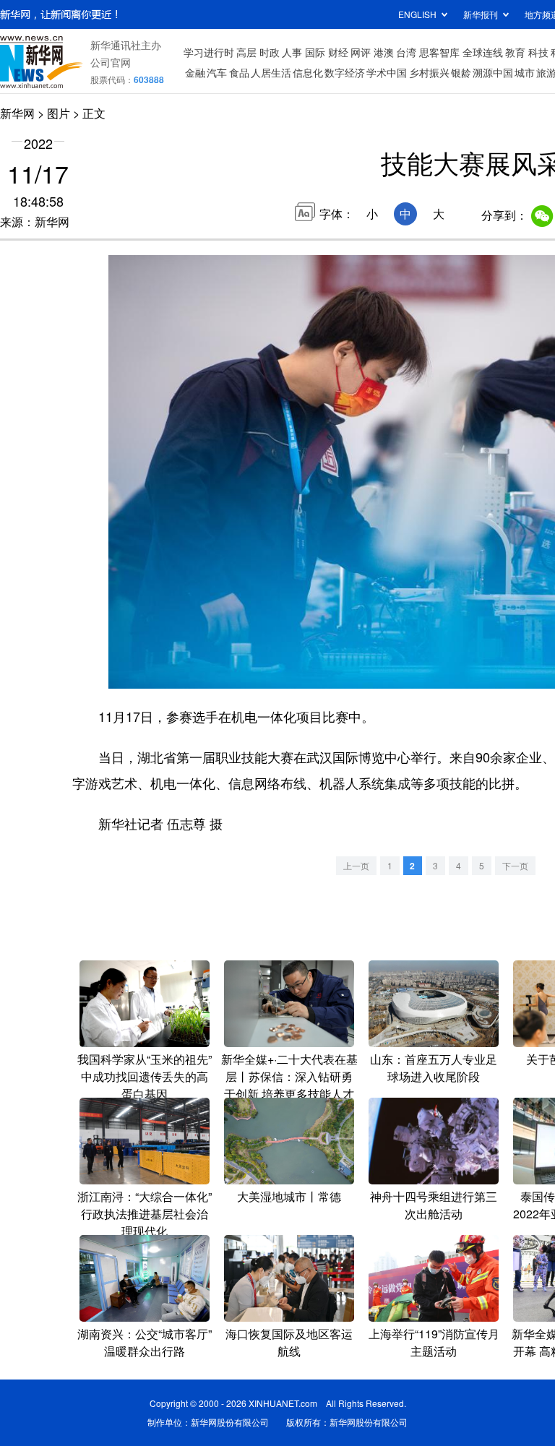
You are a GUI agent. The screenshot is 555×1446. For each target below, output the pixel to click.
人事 (292, 52)
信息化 (308, 72)
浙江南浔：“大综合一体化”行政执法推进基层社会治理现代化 (144, 1213)
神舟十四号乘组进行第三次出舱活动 (433, 1205)
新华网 (17, 113)
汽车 (217, 72)
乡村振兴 (429, 72)
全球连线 (482, 52)
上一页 (356, 865)
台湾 (406, 52)
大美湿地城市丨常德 (289, 1196)
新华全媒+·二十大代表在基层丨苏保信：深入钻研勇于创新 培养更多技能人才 (289, 1076)
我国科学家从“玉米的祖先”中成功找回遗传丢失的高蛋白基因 (144, 1076)
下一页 (515, 865)
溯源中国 (493, 72)
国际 (315, 52)
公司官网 (110, 62)
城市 (525, 72)
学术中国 (386, 72)
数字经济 (344, 72)
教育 (515, 52)
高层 (246, 52)
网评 (360, 52)
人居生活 (271, 72)
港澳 (384, 52)
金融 (195, 72)
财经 (338, 52)
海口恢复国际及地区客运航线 (289, 1342)
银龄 (461, 72)
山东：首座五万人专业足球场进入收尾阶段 (433, 1068)
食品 (239, 72)
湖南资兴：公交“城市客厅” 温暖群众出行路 (144, 1342)
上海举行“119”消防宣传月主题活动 (434, 1342)
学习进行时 (209, 52)
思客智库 (439, 52)
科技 (538, 52)
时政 (269, 52)
